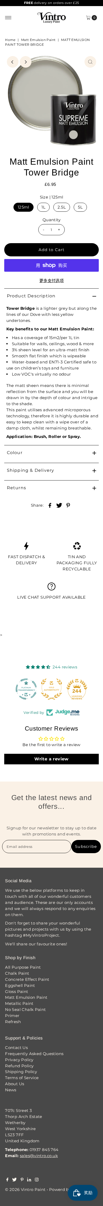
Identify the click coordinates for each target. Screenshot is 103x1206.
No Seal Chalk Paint (25, 1009)
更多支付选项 (51, 280)
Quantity (51, 219)
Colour (14, 452)
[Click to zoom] (90, 62)
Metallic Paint (19, 1003)
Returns (16, 487)
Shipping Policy (21, 1071)
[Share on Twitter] (59, 505)
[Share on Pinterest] (68, 505)
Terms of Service (22, 1077)
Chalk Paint (17, 973)
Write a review (51, 758)
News (10, 1089)
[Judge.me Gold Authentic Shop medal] (51, 689)
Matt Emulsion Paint (38, 40)
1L (43, 207)
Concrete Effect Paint (27, 979)
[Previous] (12, 62)
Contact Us (16, 1047)
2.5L (62, 207)
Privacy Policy (19, 1059)
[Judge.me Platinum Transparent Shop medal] (26, 689)
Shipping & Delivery (30, 470)
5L (80, 207)
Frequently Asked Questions (34, 1053)
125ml (23, 207)
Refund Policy (19, 1065)
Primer (12, 1015)
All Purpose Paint (23, 967)
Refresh (13, 1021)
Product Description (31, 295)
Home (10, 40)
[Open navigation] (8, 17)
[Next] (25, 62)
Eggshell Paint (20, 985)
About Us (14, 1083)
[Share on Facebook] (50, 505)
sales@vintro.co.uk (39, 1155)
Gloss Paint (16, 991)
